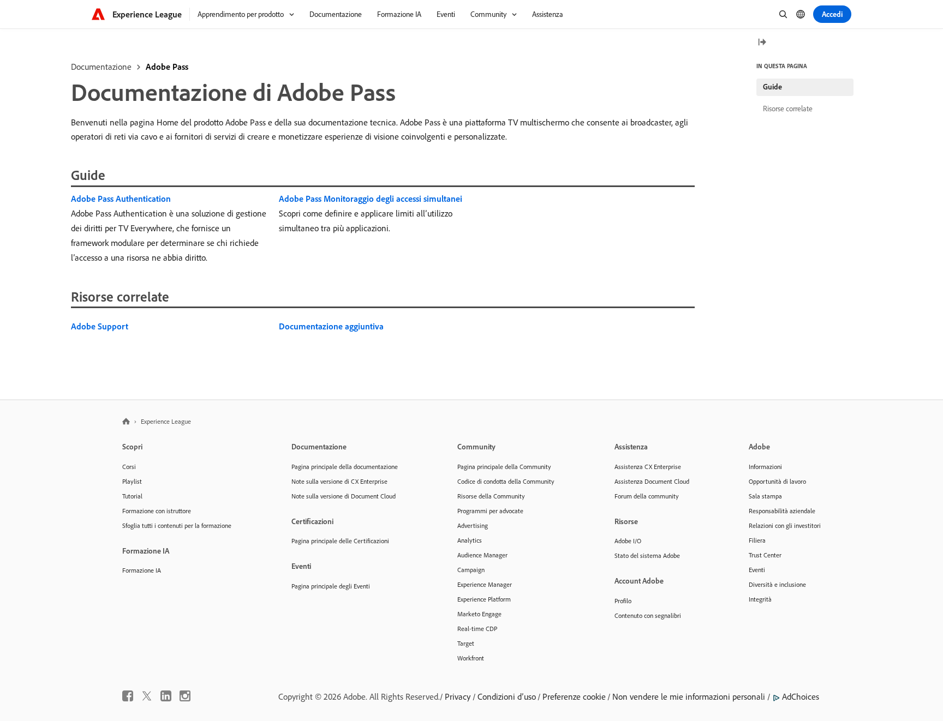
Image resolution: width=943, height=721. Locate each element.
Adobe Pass (167, 66)
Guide (772, 87)
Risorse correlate (788, 108)
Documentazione (101, 66)
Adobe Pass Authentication (121, 198)
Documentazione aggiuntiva (331, 326)
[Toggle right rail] (762, 43)
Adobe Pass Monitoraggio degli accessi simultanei (370, 198)
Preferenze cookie (574, 696)
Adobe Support (99, 326)
